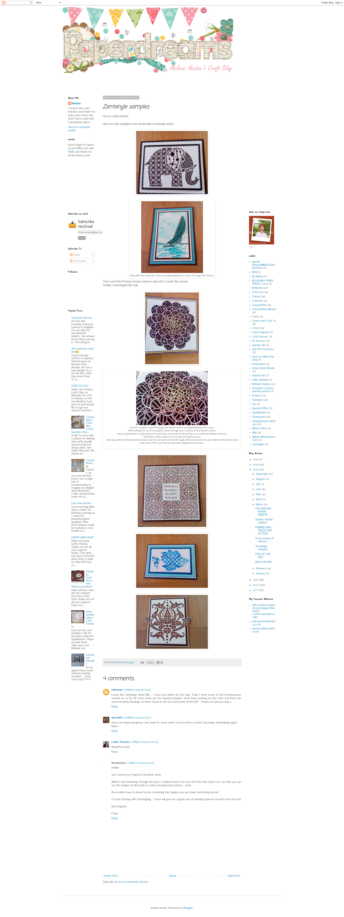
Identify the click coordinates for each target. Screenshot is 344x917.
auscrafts (117, 717)
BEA (254, 272)
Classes (256, 296)
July (258, 484)
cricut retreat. (260, 336)
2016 (256, 459)
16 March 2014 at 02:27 (137, 717)
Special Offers (260, 408)
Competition (259, 305)
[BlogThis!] (151, 662)
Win (254, 432)
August (260, 479)
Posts (76, 255)
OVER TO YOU (79, 386)
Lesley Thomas (120, 742)
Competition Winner (264, 309)
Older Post (234, 876)
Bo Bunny (258, 276)
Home (172, 876)
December (262, 474)
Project (256, 395)
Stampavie (258, 417)
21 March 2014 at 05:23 (140, 763)
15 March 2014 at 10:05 (137, 690)
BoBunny (257, 288)
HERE (71, 152)
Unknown (117, 690)
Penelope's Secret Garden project (263, 390)
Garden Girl (258, 345)
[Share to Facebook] (158, 662)
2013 (256, 579)
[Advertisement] (155, 81)
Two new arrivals (81, 503)
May (259, 494)
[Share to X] (155, 662)
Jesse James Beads (263, 368)
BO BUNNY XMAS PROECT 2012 (263, 282)
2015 (256, 464)
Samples (257, 400)
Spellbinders (259, 412)
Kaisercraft (258, 375)
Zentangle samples (90, 659)
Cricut (255, 328)
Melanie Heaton (261, 384)
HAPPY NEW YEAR (82, 537)
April (259, 499)
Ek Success (258, 341)
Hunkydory (258, 364)
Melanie (76, 103)
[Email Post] (141, 662)
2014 (256, 469)
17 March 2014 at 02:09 (144, 742)
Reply (114, 706)
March (260, 504)
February (261, 568)
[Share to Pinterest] (161, 662)
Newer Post (111, 876)
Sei (254, 404)
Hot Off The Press (263, 349)
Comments (79, 261)
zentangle (258, 444)
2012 (256, 585)
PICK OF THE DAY (263, 556)
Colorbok (257, 300)
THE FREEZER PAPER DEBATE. (263, 511)
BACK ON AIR (263, 562)
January (261, 573)
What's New (259, 428)
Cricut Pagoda (260, 332)
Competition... (90, 462)
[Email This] (148, 662)
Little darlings (260, 379)
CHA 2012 (258, 292)
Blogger (188, 908)
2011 (256, 590)
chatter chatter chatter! (264, 521)
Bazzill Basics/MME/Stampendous (263, 265)
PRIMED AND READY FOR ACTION (263, 530)
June (259, 489)
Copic (255, 316)
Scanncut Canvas (81, 317)
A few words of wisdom (264, 540)
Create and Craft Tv (264, 321)
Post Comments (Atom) (133, 882)
